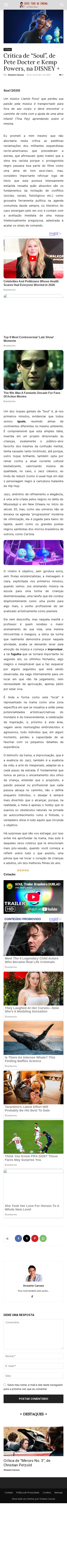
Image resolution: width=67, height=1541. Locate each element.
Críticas (8, 49)
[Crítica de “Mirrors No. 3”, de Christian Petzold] (33, 1441)
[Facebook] (18, 1238)
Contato (9, 1492)
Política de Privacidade (27, 1492)
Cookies (47, 1492)
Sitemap (58, 1492)
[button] (6, 5)
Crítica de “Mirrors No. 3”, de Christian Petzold (27, 1462)
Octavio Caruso (16, 74)
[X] (26, 1238)
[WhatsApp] (43, 1238)
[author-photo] (33, 1280)
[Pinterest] (34, 1238)
